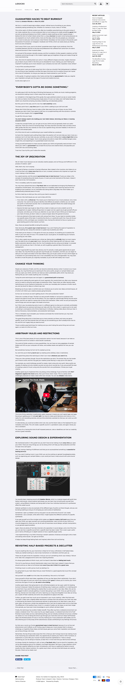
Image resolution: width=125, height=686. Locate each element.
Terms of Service (20, 681)
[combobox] (78, 4)
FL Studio (54, 9)
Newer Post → (73, 668)
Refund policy (19, 679)
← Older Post (19, 668)
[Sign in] (101, 4)
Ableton (44, 9)
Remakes (19, 9)
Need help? (21, 677)
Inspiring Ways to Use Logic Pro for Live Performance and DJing (99, 43)
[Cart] (107, 4)
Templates (28, 9)
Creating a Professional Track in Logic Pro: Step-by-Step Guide (99, 28)
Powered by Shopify (52, 681)
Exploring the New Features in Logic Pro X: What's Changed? (99, 52)
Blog (37, 9)
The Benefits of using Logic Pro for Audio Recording (98, 61)
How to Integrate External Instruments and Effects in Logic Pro (99, 19)
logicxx (20, 4)
